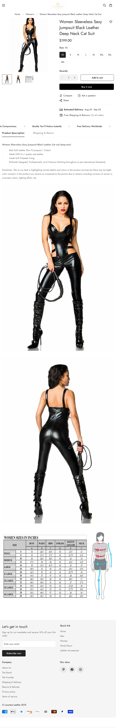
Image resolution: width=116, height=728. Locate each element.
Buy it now (86, 86)
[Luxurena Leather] (58, 5)
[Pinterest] (63, 669)
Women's (30, 14)
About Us (6, 667)
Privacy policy (8, 691)
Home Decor (66, 645)
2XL (102, 55)
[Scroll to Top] (110, 712)
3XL (110, 55)
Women (63, 640)
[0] (110, 5)
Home (17, 14)
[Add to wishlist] (111, 22)
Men (62, 636)
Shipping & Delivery (11, 682)
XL (95, 55)
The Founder (8, 677)
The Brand (7, 672)
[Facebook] (72, 669)
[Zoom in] (50, 24)
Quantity (63, 71)
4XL (63, 62)
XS (63, 55)
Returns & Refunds (10, 687)
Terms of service (9, 696)
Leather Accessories (69, 650)
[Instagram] (80, 669)
